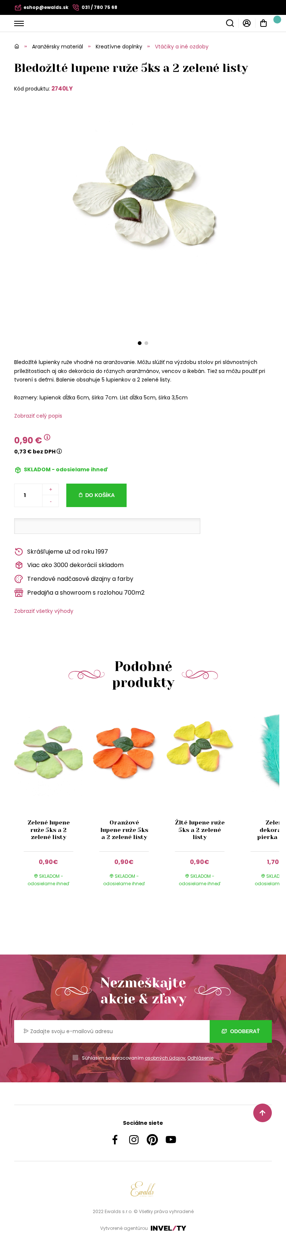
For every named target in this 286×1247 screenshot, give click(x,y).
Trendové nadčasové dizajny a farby (80, 579)
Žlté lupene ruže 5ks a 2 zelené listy (200, 829)
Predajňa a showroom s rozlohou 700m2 (85, 592)
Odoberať (244, 1031)
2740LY (62, 88)
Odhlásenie (200, 1058)
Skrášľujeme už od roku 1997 (67, 551)
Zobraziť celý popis (38, 416)
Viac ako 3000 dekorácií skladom (75, 565)
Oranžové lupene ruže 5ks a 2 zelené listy (124, 829)
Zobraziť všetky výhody (43, 611)
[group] (52, 802)
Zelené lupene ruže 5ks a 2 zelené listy (49, 829)
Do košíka (100, 495)
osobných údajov (165, 1058)
